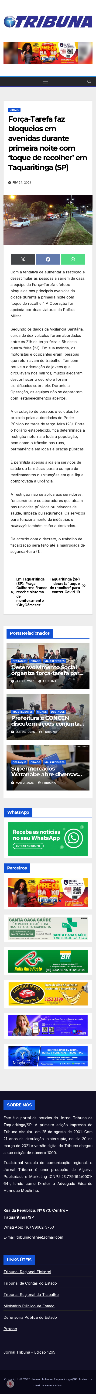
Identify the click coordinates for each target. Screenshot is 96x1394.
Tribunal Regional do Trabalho (31, 1294)
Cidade (14, 109)
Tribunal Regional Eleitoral (27, 1271)
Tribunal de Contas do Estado (30, 1283)
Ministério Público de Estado (29, 1306)
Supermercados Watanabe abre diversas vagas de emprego (44, 774)
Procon (10, 1328)
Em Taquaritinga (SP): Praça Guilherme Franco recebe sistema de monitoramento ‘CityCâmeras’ (32, 592)
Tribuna (49, 681)
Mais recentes (55, 661)
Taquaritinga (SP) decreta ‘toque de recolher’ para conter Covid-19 (65, 585)
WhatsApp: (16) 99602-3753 (28, 1227)
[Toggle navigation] (45, 81)
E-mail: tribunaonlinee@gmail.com (33, 1237)
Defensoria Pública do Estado (30, 1317)
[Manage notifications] (10, 1383)
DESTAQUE (19, 661)
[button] (89, 81)
